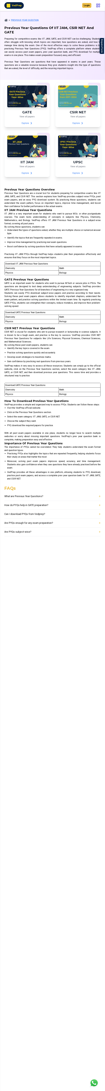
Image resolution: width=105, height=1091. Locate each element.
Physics (9, 272)
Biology (63, 272)
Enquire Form (102, 46)
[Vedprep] (6, 20)
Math (61, 268)
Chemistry (10, 268)
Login (87, 5)
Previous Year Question (25, 20)
